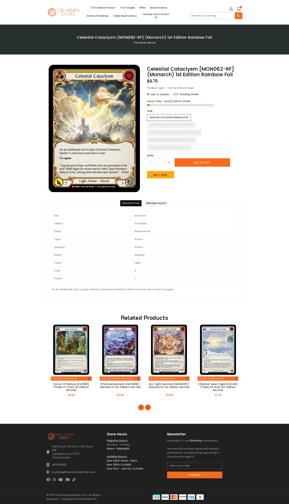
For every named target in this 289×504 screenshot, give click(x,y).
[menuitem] (102, 7)
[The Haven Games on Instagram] (55, 479)
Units (150, 155)
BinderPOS (90, 499)
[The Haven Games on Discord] (68, 479)
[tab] (130, 203)
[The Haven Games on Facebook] (49, 479)
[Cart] (239, 9)
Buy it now (160, 175)
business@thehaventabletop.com (72, 472)
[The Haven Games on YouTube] (62, 479)
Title (150, 111)
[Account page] (231, 9)
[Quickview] (52, 396)
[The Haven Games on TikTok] (74, 479)
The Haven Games (144, 42)
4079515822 (59, 464)
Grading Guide (189, 94)
